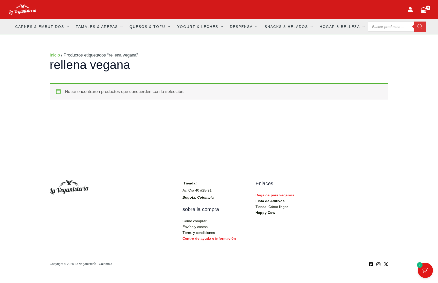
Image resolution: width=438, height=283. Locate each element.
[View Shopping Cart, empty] (423, 9)
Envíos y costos (195, 227)
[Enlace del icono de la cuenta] (410, 9)
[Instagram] (378, 264)
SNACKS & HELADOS (286, 27)
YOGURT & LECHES (197, 27)
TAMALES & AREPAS (97, 27)
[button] (66, 26)
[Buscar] (420, 27)
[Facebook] (371, 264)
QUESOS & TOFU (147, 27)
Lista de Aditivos (270, 201)
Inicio (55, 55)
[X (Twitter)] (386, 264)
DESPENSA (241, 27)
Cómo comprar (194, 221)
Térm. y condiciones (198, 233)
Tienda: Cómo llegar (272, 207)
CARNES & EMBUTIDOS (39, 27)
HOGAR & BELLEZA (340, 27)
